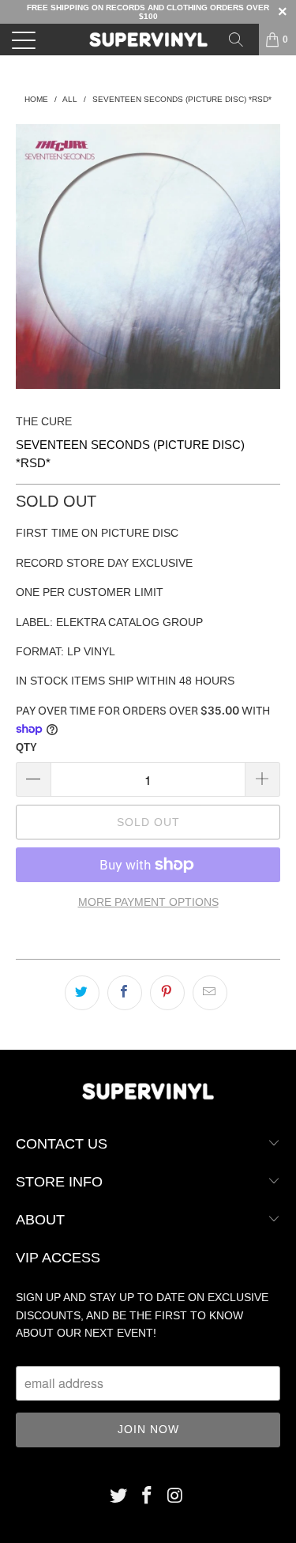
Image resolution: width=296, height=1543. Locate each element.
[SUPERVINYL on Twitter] (119, 1496)
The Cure (44, 421)
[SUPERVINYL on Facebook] (147, 1496)
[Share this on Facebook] (124, 992)
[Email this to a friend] (210, 992)
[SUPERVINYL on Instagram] (175, 1496)
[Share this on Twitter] (82, 992)
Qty (26, 747)
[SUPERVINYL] (148, 39)
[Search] (241, 39)
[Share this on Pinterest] (167, 992)
